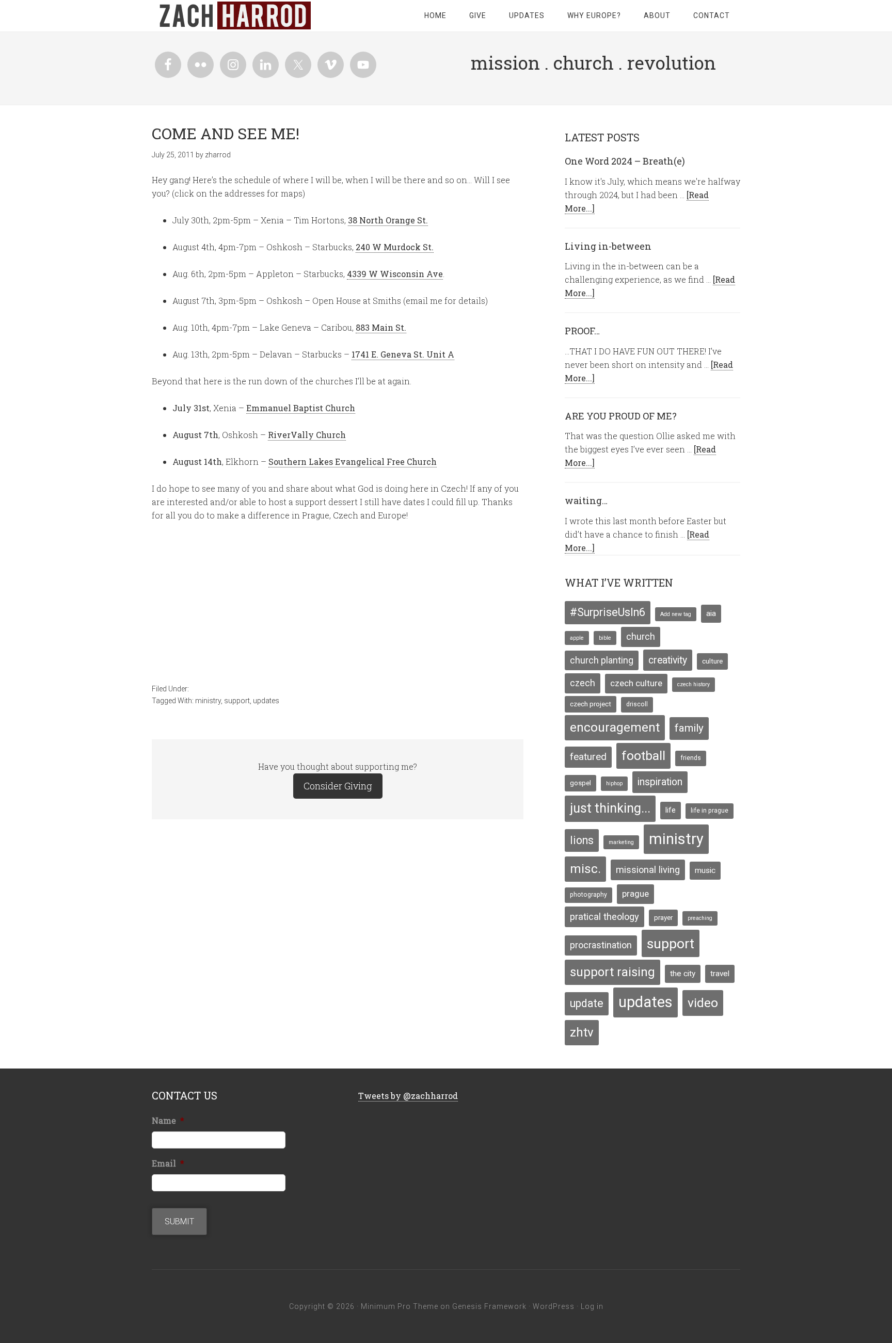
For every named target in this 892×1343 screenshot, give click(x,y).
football (643, 755)
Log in (592, 1306)
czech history (693, 684)
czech (582, 683)
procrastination (601, 945)
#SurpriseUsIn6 (607, 612)
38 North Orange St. (388, 220)
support (237, 701)
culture (712, 661)
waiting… (586, 500)
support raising (612, 972)
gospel (580, 783)
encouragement (615, 727)
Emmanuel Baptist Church (300, 407)
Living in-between (608, 246)
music (705, 870)
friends (690, 758)
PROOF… (582, 331)
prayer (663, 917)
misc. (585, 869)
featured (588, 757)
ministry (208, 701)
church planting (601, 660)
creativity (667, 660)
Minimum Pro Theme (399, 1306)
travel (719, 973)
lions (582, 840)
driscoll (637, 704)
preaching (700, 918)
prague (635, 893)
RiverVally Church (307, 434)
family (689, 728)
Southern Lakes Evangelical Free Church (352, 461)
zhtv (582, 1032)
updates (266, 701)
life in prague (709, 810)
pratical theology (604, 916)
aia (711, 613)
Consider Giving (338, 786)
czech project (590, 704)
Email (168, 1163)
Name (168, 1120)
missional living (648, 869)
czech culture (636, 683)
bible (605, 638)
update (586, 1003)
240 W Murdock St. (395, 246)
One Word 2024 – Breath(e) (625, 161)
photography (588, 894)
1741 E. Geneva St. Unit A (403, 354)
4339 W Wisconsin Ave (395, 273)
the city (682, 973)
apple (577, 638)
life (670, 810)
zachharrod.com (234, 15)
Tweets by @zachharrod (408, 1095)
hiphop (614, 783)
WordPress (554, 1306)
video (703, 1002)
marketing (621, 842)
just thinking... (610, 808)
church (640, 637)
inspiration (660, 782)
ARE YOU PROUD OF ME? (621, 416)
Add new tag (675, 614)
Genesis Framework (489, 1306)
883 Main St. (381, 327)
